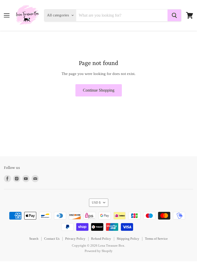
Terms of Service (156, 239)
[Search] (174, 15)
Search (33, 239)
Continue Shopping (98, 90)
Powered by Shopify (99, 251)
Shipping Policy (128, 239)
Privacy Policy (75, 239)
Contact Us (52, 239)
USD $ (96, 202)
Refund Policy (101, 239)
